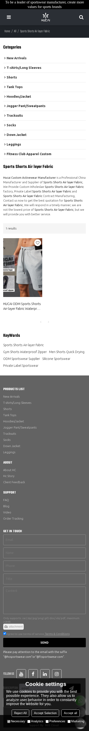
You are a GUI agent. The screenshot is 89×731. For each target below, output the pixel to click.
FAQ (6, 500)
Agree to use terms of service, (38, 633)
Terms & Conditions (57, 633)
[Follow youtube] (21, 674)
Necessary (18, 721)
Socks (6, 439)
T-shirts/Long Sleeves (17, 402)
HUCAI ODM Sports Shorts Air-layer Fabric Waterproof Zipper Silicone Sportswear (22, 306)
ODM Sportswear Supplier (21, 359)
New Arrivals (11, 396)
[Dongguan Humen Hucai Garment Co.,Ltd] (45, 17)
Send (44, 642)
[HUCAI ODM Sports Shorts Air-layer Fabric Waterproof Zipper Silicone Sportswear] (22, 267)
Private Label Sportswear (20, 365)
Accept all (70, 713)
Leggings (9, 452)
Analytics (37, 721)
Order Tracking (13, 518)
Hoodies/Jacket (13, 421)
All (15, 31)
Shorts (7, 408)
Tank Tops (9, 415)
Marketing (77, 721)
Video (7, 512)
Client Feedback (14, 482)
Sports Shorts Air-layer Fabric (23, 345)
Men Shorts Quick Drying (66, 352)
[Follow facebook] (33, 674)
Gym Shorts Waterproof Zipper (25, 352)
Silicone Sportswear (56, 359)
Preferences (57, 721)
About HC (9, 470)
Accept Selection (45, 713)
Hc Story (8, 475)
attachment (16, 626)
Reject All (20, 713)
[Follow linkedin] (45, 674)
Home (7, 31)
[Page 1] (40, 321)
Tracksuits (9, 433)
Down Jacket (11, 446)
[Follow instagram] (57, 674)
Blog (6, 506)
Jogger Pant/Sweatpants (20, 427)
